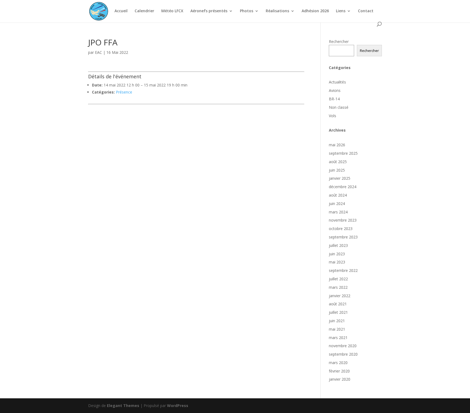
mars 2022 (338, 287)
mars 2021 (338, 337)
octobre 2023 (340, 228)
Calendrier (144, 11)
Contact (365, 11)
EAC (98, 52)
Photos (246, 11)
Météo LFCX (172, 11)
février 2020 (339, 371)
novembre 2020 (343, 345)
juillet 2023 (338, 245)
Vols (332, 115)
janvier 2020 (339, 379)
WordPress (177, 405)
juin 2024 (337, 203)
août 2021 (338, 303)
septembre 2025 (343, 153)
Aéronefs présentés (208, 11)
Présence (124, 92)
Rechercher (339, 41)
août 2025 (338, 161)
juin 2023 (337, 253)
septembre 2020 (343, 354)
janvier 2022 (339, 295)
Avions (335, 90)
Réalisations (277, 11)
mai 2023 (337, 262)
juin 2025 (337, 170)
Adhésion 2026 (315, 11)
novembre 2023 (343, 220)
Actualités (337, 82)
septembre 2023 (343, 237)
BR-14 (334, 98)
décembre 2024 (342, 186)
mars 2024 (338, 212)
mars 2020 (338, 362)
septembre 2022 (343, 270)
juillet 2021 (338, 312)
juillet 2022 (338, 278)
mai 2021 (337, 329)
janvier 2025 (339, 178)
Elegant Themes (123, 405)
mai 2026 (337, 144)
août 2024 (338, 195)
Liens (340, 11)
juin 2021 (337, 320)
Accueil (121, 11)
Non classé (338, 107)
